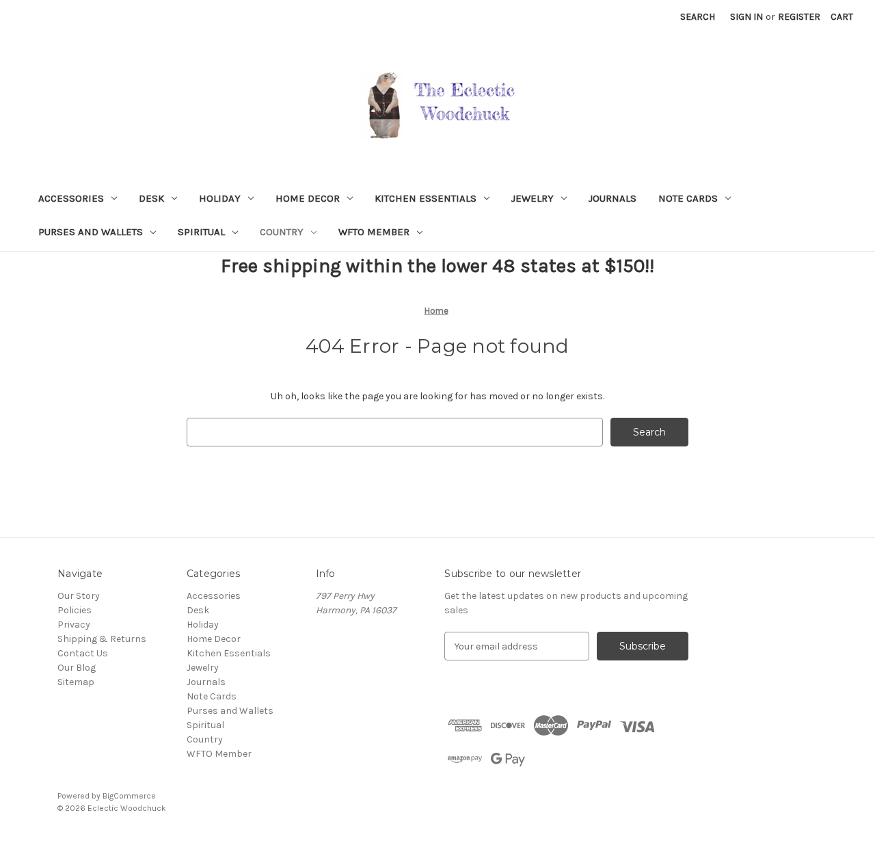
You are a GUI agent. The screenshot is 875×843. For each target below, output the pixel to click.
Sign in (746, 17)
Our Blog (76, 667)
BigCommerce (129, 796)
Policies (74, 610)
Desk (151, 198)
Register (799, 17)
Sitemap (75, 682)
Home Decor (307, 198)
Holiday (220, 198)
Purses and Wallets (90, 232)
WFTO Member (373, 232)
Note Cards (688, 198)
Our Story (78, 596)
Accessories (71, 198)
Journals (612, 198)
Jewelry (532, 198)
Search (697, 17)
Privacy (73, 624)
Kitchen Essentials (425, 198)
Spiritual (201, 232)
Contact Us (82, 653)
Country (282, 232)
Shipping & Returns (101, 639)
